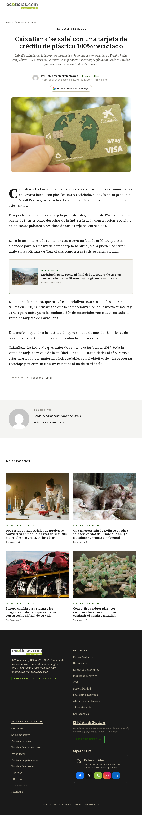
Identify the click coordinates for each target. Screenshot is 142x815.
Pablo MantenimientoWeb (62, 75)
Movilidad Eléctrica (85, 676)
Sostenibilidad (82, 688)
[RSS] (98, 775)
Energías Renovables (86, 669)
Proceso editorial (91, 76)
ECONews (17, 779)
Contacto (17, 728)
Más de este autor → (49, 422)
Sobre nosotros (20, 735)
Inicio (8, 22)
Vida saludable (82, 707)
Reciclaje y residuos (25, 22)
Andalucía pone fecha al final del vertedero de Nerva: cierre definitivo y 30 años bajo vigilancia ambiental (81, 276)
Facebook (37, 377)
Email (49, 377)
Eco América (81, 714)
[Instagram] (107, 775)
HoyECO (16, 773)
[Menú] (130, 5)
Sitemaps (17, 791)
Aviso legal (18, 754)
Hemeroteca (19, 785)
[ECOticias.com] (22, 6)
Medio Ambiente (83, 657)
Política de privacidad (25, 760)
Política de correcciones (26, 747)
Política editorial (21, 741)
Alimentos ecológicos (86, 701)
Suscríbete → (89, 739)
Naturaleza (80, 663)
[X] (89, 775)
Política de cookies (23, 766)
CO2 (75, 682)
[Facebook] (80, 775)
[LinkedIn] (116, 775)
